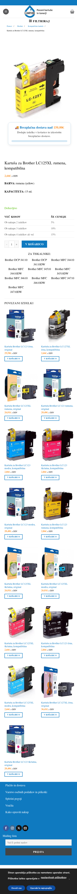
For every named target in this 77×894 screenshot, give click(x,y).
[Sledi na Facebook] (6, 828)
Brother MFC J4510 (39, 269)
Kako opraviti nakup (17, 812)
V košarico (34, 244)
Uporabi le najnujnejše (41, 888)
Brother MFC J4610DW (39, 280)
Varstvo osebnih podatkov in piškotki (26, 792)
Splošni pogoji (13, 798)
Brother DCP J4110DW (39, 262)
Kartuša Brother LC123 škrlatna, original (20, 763)
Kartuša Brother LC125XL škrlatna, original (17, 585)
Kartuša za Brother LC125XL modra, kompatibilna (19, 704)
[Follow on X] (19, 828)
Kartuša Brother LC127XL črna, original (57, 704)
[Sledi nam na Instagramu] (12, 828)
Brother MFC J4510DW (62, 271)
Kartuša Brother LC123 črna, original (18, 348)
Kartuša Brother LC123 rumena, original (57, 407)
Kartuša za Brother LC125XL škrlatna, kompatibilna (19, 645)
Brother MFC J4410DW (16, 271)
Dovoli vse (16, 888)
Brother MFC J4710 (62, 278)
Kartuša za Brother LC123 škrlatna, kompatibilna (54, 467)
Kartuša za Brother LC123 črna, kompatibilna (57, 645)
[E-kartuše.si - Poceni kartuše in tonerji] (38, 11)
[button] (6, 12)
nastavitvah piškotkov (53, 877)
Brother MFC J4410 (62, 260)
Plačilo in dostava (15, 785)
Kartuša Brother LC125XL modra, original (54, 585)
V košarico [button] (13, 358)
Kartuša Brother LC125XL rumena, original (17, 407)
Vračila (9, 805)
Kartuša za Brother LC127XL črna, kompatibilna (55, 348)
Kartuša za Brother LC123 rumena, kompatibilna (54, 526)
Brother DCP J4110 (16, 260)
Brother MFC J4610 (16, 278)
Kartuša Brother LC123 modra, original (19, 526)
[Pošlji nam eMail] (25, 828)
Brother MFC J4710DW (16, 289)
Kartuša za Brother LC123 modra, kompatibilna (17, 467)
